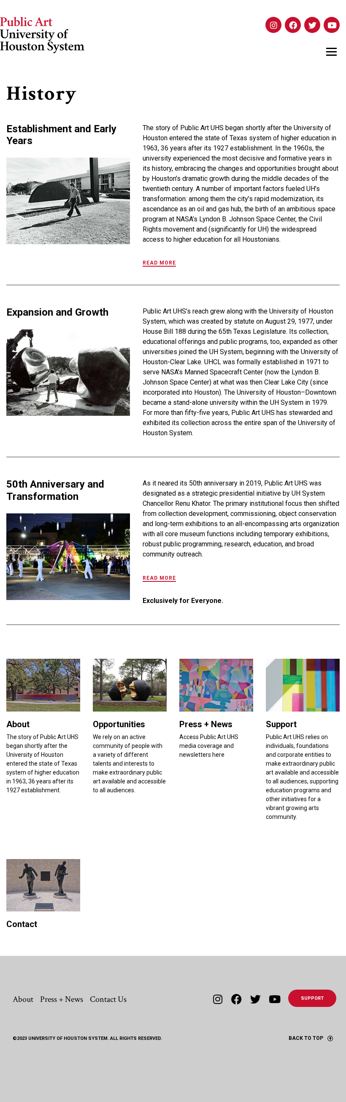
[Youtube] (332, 25)
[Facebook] (293, 25)
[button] (241, 265)
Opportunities (119, 724)
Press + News (205, 724)
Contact (21, 924)
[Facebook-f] (236, 999)
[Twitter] (312, 25)
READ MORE (159, 263)
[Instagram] (273, 25)
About (18, 724)
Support (281, 724)
